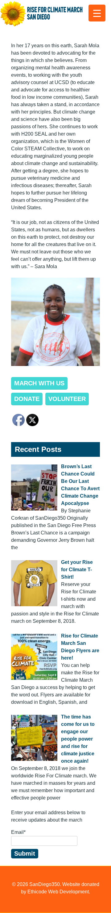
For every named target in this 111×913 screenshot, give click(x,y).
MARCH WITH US (39, 383)
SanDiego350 (44, 884)
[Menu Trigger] (96, 13)
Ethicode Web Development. (58, 891)
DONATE (26, 398)
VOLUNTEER (67, 398)
